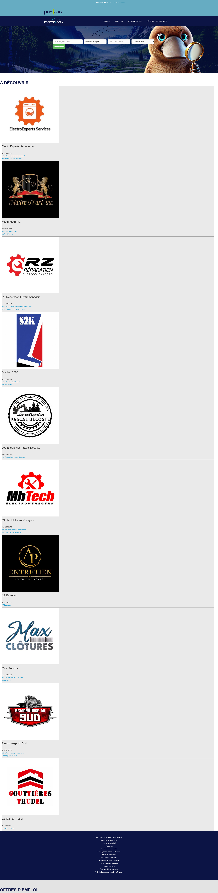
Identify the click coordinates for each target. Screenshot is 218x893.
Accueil (106, 21)
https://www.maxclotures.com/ (12, 677)
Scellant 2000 (7, 384)
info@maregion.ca (103, 2)
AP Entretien (6, 605)
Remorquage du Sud (9, 756)
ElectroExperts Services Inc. (12, 158)
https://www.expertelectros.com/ (13, 156)
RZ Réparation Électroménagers (13, 309)
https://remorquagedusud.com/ (13, 753)
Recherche (59, 47)
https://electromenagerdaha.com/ (14, 530)
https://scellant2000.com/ (11, 382)
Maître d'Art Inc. (7, 234)
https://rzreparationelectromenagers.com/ (17, 306)
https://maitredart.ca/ (9, 231)
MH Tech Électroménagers (11, 532)
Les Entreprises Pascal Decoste (13, 457)
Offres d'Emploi (135, 21)
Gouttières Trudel (8, 828)
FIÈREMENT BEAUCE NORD (157, 21)
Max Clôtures (6, 680)
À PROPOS (119, 21)
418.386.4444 (119, 2)
